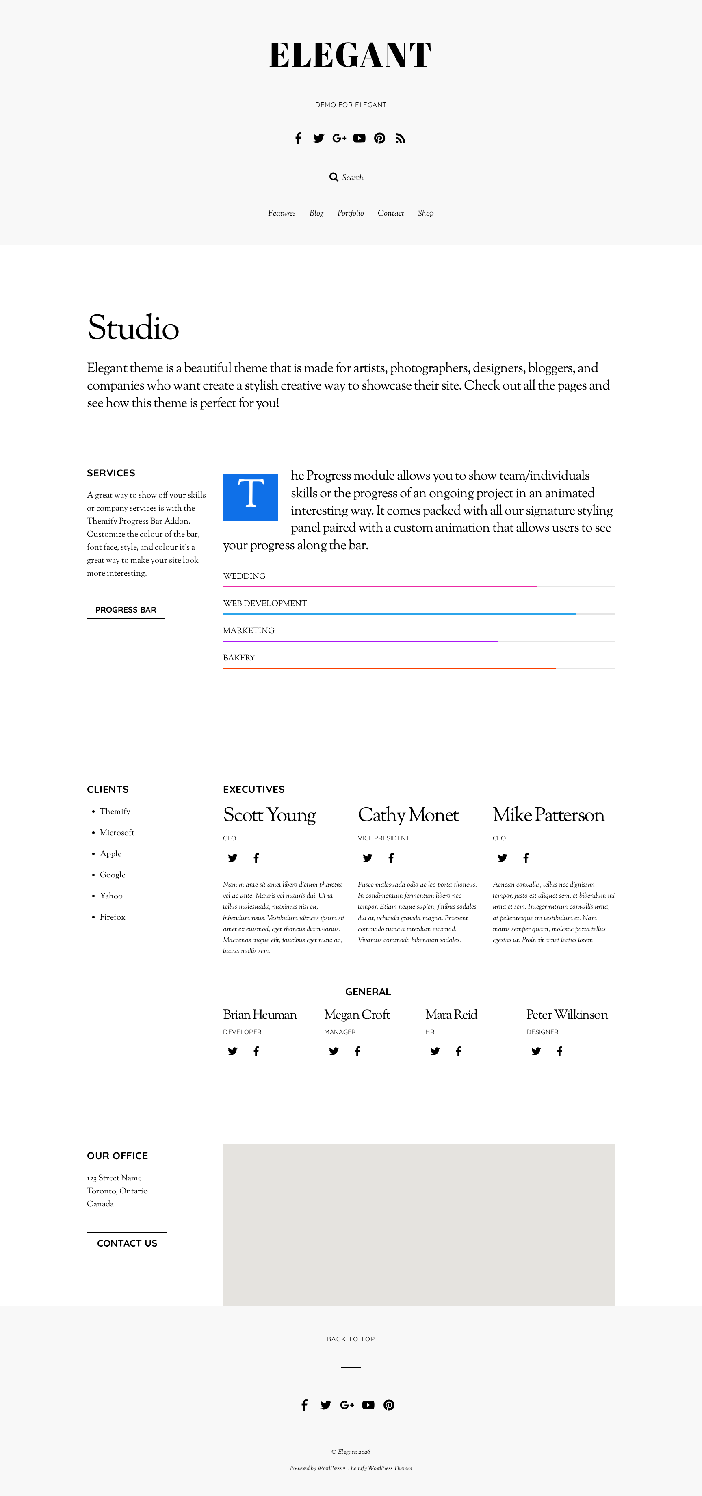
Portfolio (351, 214)
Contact (391, 214)
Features (282, 214)
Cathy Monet (408, 816)
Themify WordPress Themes (379, 1468)
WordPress (329, 1468)
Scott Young (269, 816)
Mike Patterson (548, 816)
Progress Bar (125, 609)
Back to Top (351, 1339)
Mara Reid (451, 1015)
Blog (317, 214)
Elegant (347, 1452)
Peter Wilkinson (567, 1015)
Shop (426, 214)
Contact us (127, 1243)
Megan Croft (357, 1015)
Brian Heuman (260, 1015)
